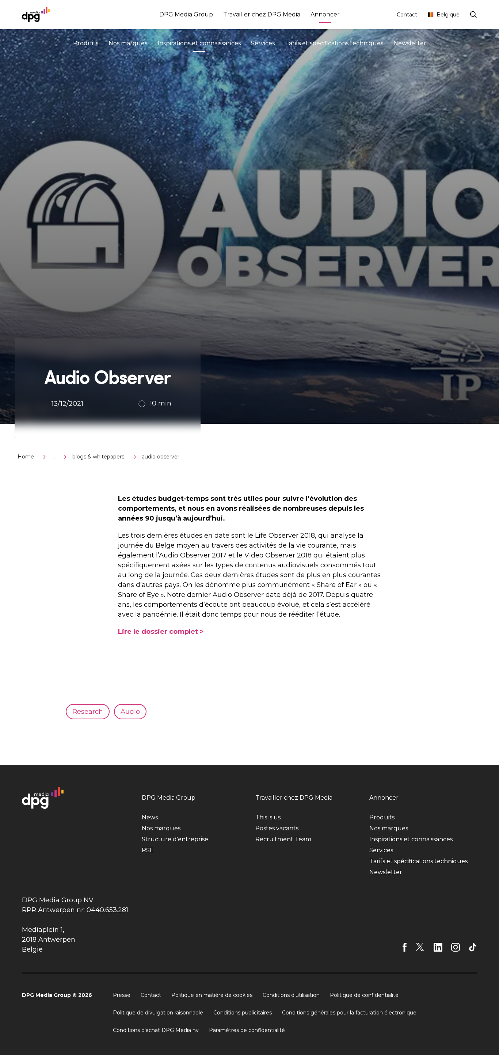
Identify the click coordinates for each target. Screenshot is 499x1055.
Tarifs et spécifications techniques (334, 43)
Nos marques (127, 43)
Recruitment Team (283, 839)
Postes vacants (276, 828)
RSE (148, 850)
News (150, 817)
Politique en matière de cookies (211, 995)
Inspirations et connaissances (199, 43)
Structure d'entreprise (175, 839)
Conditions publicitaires (242, 1012)
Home (26, 456)
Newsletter (409, 43)
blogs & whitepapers (98, 456)
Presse (121, 995)
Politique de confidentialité (364, 995)
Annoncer (325, 14)
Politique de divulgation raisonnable (158, 1012)
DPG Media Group (186, 14)
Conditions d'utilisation (291, 995)
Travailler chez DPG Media (261, 14)
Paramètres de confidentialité (247, 1030)
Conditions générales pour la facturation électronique (349, 1012)
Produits (85, 43)
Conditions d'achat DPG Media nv (156, 1030)
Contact (407, 14)
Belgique (448, 14)
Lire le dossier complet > (161, 632)
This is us (268, 817)
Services (263, 43)
